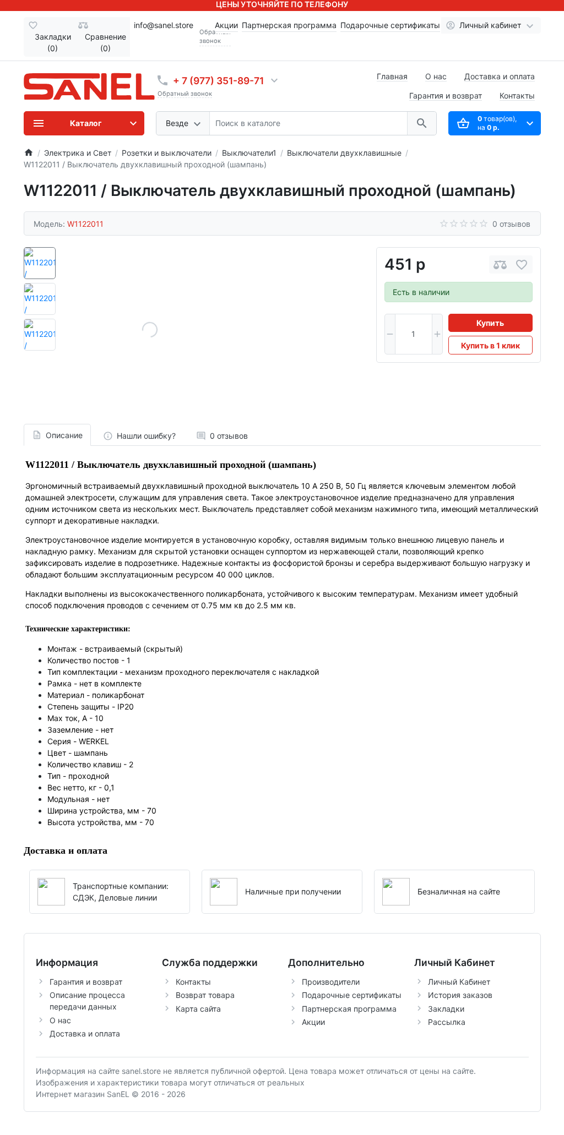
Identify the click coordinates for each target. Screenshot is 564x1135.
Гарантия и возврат (445, 95)
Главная (392, 76)
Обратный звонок (185, 93)
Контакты (517, 95)
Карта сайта (198, 1008)
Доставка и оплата (499, 76)
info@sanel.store (163, 25)
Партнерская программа (289, 25)
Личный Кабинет (459, 981)
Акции (226, 25)
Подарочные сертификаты (390, 25)
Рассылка (446, 1022)
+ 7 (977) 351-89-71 (218, 80)
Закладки (446, 1008)
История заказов (460, 995)
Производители (331, 981)
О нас (436, 76)
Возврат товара (205, 995)
